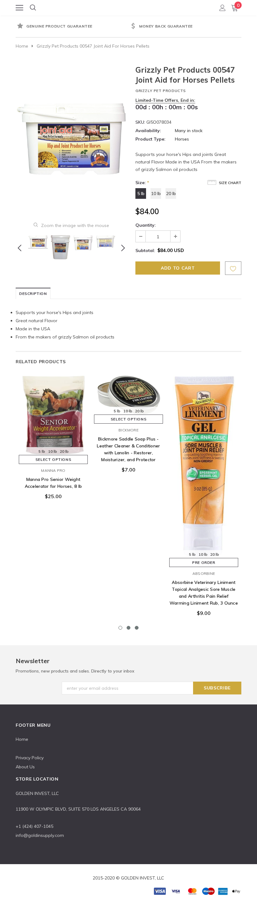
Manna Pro (53, 470)
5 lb (140, 193)
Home (22, 46)
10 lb (156, 193)
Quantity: (145, 225)
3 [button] (137, 628)
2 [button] (128, 628)
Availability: (148, 130)
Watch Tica (128, 7)
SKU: (140, 122)
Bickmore (128, 430)
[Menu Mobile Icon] (19, 8)
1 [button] (120, 628)
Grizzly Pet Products (160, 90)
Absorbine (203, 573)
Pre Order (203, 562)
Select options (53, 459)
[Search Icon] (33, 8)
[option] (72, 26)
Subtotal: (145, 250)
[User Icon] (222, 8)
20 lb (171, 193)
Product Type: (150, 139)
